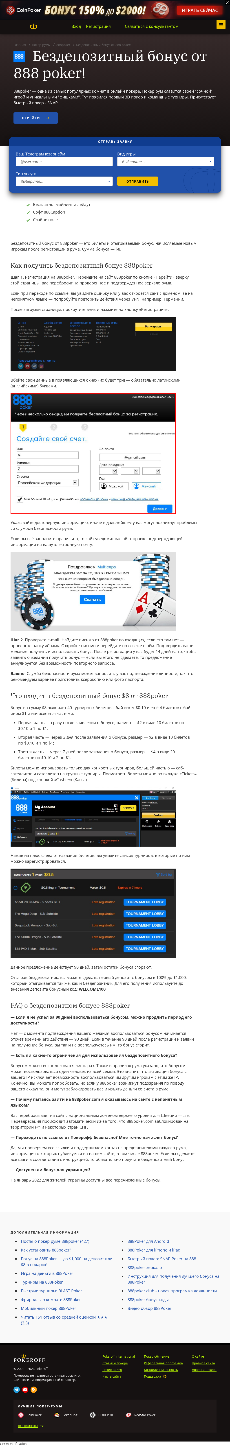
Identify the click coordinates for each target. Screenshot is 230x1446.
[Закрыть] (227, 2)
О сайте (198, 1356)
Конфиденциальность (161, 1369)
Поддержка (152, 1376)
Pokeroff (33, 26)
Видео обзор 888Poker (149, 1308)
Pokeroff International (118, 1356)
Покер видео (112, 1369)
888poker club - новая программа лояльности (172, 1290)
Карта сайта (111, 1376)
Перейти (32, 118)
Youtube (25, 1390)
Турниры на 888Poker (42, 1282)
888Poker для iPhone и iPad (154, 1250)
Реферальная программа (163, 1363)
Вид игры (126, 154)
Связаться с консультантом (151, 26)
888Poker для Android (148, 1241)
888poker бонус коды (148, 1299)
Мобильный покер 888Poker (48, 1308)
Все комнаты (28, 1426)
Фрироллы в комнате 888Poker (51, 1299)
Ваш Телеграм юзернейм (40, 154)
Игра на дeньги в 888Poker (47, 1273)
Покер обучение (156, 1356)
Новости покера (204, 1369)
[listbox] (165, 161)
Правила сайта (203, 1363)
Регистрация (98, 26)
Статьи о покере (115, 1363)
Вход (76, 26)
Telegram (16, 1390)
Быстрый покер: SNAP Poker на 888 (162, 1258)
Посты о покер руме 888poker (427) (55, 1241)
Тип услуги (26, 173)
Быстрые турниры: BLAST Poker (51, 1290)
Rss (34, 1390)
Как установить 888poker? (46, 1250)
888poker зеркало (145, 1267)
